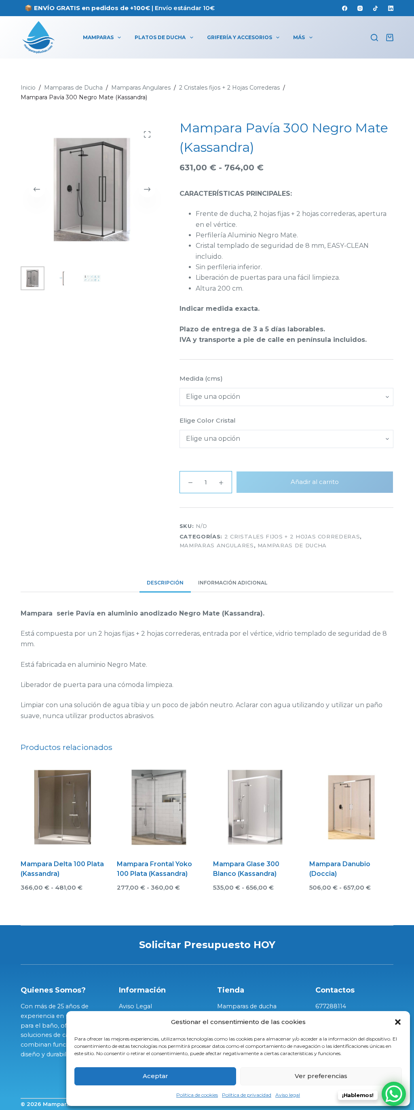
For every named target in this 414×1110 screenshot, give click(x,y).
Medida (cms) (201, 378)
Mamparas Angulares (217, 545)
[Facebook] (344, 8)
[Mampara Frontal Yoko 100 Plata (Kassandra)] (159, 807)
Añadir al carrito (315, 482)
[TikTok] (375, 8)
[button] (398, 1022)
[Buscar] (374, 37)
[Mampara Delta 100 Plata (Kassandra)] (63, 807)
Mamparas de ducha (247, 1006)
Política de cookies (197, 1095)
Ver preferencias (321, 1076)
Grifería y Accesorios (239, 37)
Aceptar (155, 1076)
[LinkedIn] (390, 8)
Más (299, 37)
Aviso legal (287, 1095)
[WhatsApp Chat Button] (394, 1094)
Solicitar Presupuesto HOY (207, 945)
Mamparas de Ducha (292, 545)
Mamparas (98, 37)
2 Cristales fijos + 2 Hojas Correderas (292, 536)
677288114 (330, 1006)
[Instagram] (360, 8)
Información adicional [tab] (232, 583)
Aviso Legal (135, 1006)
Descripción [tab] (165, 583)
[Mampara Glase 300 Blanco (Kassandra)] (255, 807)
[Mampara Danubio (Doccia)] (351, 807)
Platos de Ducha (160, 37)
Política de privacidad (246, 1095)
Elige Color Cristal (208, 420)
